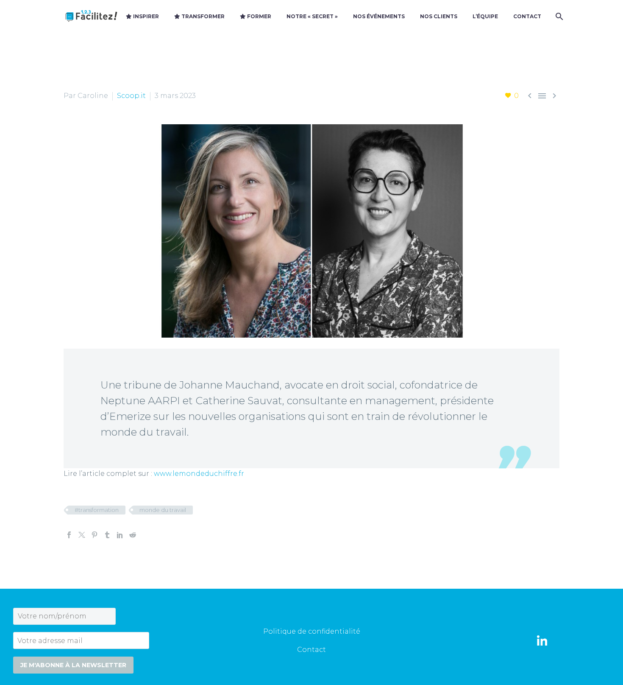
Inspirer (145, 16)
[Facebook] (69, 534)
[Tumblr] (107, 534)
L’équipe (485, 16)
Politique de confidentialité (311, 631)
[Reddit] (132, 534)
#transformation (97, 509)
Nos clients (438, 16)
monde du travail (162, 509)
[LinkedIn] (120, 534)
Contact (527, 16)
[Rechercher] (558, 16)
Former (258, 16)
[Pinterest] (94, 534)
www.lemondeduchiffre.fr (199, 474)
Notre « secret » (312, 16)
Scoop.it (131, 96)
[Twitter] (81, 534)
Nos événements (379, 16)
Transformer (202, 16)
